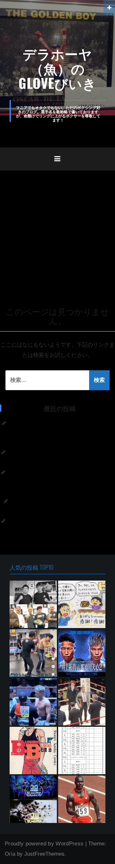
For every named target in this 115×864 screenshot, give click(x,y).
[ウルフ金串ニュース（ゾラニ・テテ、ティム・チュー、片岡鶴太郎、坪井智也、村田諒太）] (33, 653)
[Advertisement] (57, 231)
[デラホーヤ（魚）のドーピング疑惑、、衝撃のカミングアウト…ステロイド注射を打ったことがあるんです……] (81, 799)
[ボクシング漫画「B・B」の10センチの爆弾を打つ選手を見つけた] (33, 750)
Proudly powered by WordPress (44, 844)
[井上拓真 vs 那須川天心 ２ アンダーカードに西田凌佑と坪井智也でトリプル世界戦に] (81, 653)
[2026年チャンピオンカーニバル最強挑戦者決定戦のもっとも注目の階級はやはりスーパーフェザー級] (81, 750)
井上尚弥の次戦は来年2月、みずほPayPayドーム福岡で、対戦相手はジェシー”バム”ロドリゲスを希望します (57, 530)
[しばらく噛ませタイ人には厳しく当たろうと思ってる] (81, 604)
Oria (10, 854)
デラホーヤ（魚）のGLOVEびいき (57, 68)
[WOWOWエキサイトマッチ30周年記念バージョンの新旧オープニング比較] (33, 799)
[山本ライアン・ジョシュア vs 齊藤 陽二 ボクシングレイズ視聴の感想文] (33, 702)
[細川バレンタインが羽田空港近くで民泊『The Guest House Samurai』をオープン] (81, 702)
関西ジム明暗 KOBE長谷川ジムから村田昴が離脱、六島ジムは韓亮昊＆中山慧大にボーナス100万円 (57, 432)
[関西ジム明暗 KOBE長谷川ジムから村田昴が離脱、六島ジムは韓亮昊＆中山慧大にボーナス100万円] (33, 604)
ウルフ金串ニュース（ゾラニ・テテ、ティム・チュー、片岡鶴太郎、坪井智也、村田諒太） (58, 481)
